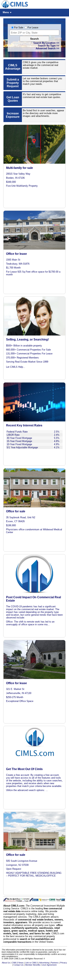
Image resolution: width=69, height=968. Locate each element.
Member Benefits (32, 965)
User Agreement (49, 965)
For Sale (18, 27)
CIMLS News (18, 963)
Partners (55, 963)
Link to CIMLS (31, 963)
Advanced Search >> (47, 48)
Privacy (63, 963)
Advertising (44, 963)
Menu (6, 12)
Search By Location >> (46, 42)
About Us (6, 963)
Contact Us (18, 965)
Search (34, 38)
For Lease (33, 27)
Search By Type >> (48, 45)
